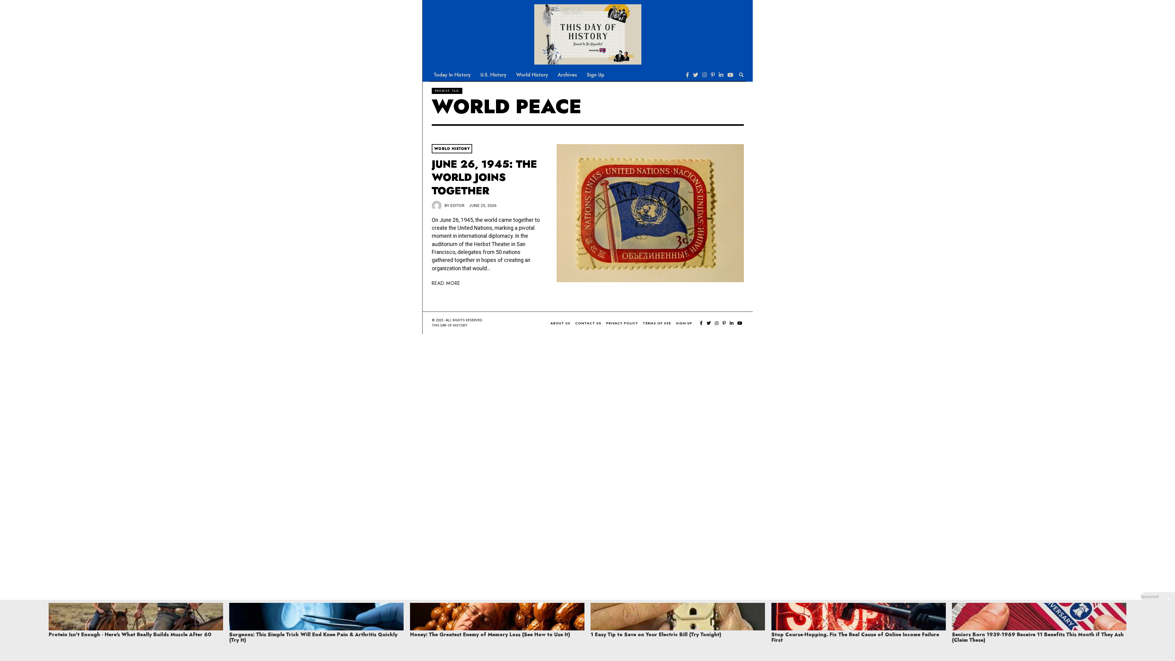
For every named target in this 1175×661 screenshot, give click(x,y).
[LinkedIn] (721, 75)
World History (532, 74)
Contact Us (588, 323)
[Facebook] (687, 75)
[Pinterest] (712, 75)
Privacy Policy (622, 323)
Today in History (452, 74)
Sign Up (595, 74)
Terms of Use (657, 323)
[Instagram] (704, 75)
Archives (567, 74)
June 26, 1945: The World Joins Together (484, 177)
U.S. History (493, 74)
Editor (457, 205)
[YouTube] (730, 75)
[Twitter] (696, 75)
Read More (446, 283)
